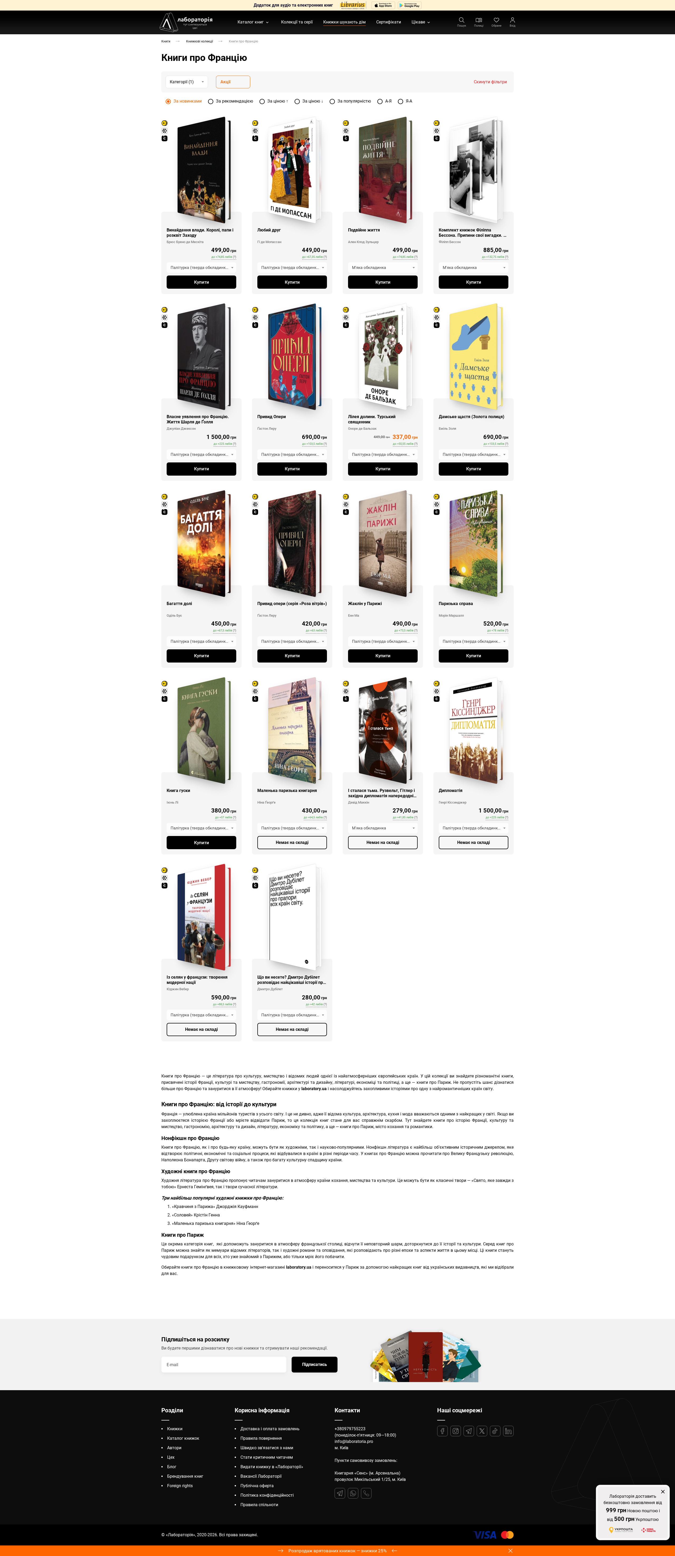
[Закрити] (397, 739)
